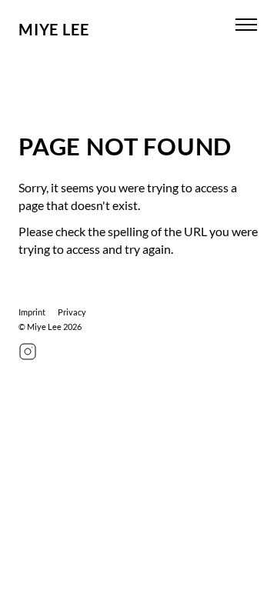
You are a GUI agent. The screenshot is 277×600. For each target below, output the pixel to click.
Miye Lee (53, 29)
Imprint (31, 312)
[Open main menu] (246, 24)
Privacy (72, 312)
